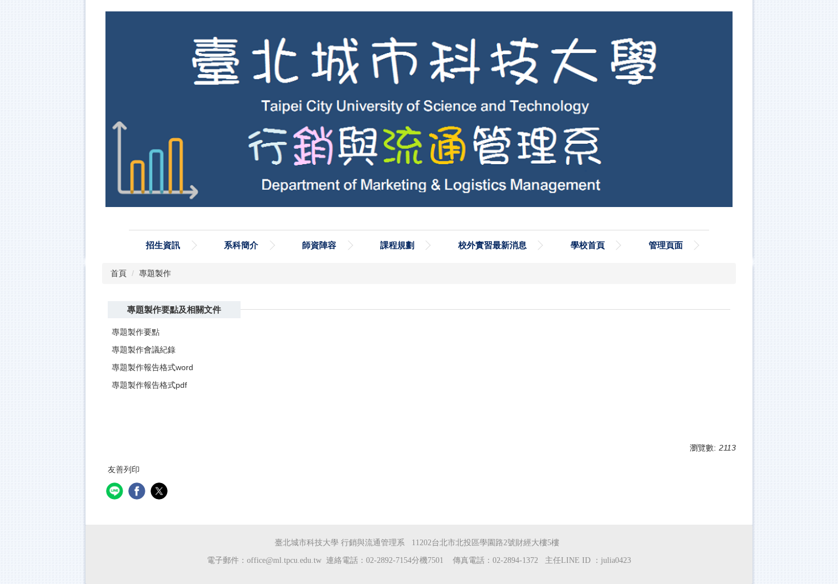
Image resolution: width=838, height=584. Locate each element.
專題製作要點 (136, 331)
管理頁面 (666, 245)
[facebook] (138, 492)
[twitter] (160, 492)
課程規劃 (397, 245)
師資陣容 (319, 245)
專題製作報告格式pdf (149, 385)
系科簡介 (241, 245)
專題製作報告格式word (152, 367)
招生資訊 (163, 245)
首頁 (119, 273)
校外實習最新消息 (492, 245)
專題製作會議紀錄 (144, 349)
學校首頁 (588, 245)
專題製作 (155, 273)
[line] (116, 492)
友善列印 (124, 469)
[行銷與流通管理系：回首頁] (419, 112)
